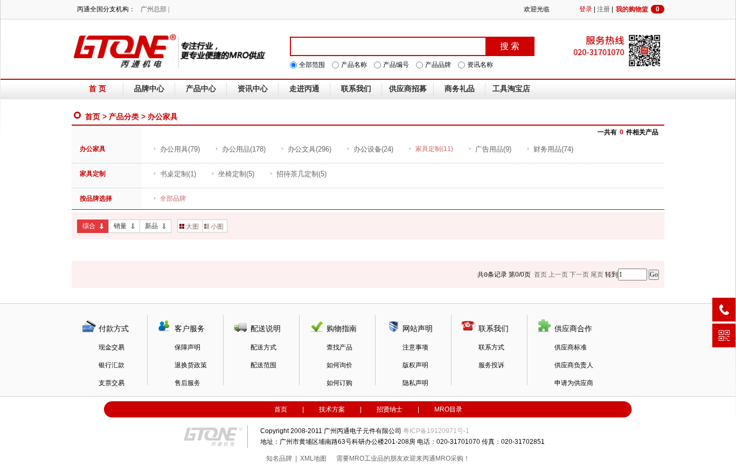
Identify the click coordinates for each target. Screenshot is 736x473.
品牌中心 (149, 89)
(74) (553, 149)
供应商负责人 (573, 365)
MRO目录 (448, 409)
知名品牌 (279, 458)
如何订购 (339, 383)
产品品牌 (438, 64)
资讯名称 (480, 64)
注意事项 (415, 347)
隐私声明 (415, 383)
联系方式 (491, 347)
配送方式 (263, 347)
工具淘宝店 (511, 89)
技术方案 (332, 409)
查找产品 (339, 347)
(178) (244, 149)
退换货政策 (191, 365)
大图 (192, 226)
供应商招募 (408, 89)
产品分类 (124, 116)
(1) (178, 174)
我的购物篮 (637, 9)
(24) (373, 149)
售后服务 (187, 383)
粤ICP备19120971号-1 (436, 431)
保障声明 (187, 347)
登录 (585, 9)
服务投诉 (491, 365)
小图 (217, 226)
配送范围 (263, 365)
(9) (493, 149)
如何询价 (339, 365)
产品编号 (396, 64)
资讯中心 (253, 89)
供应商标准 (570, 347)
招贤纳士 (389, 409)
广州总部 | (155, 9)
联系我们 (356, 89)
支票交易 (111, 383)
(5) (236, 174)
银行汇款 (111, 365)
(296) (309, 149)
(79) (180, 149)
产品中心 (201, 89)
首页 (92, 116)
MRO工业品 (366, 458)
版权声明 (415, 365)
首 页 (97, 89)
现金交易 (111, 347)
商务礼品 (460, 89)
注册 (603, 9)
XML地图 (313, 458)
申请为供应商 (573, 383)
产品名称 (354, 64)
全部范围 (312, 64)
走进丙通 (304, 89)
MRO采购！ (452, 458)
